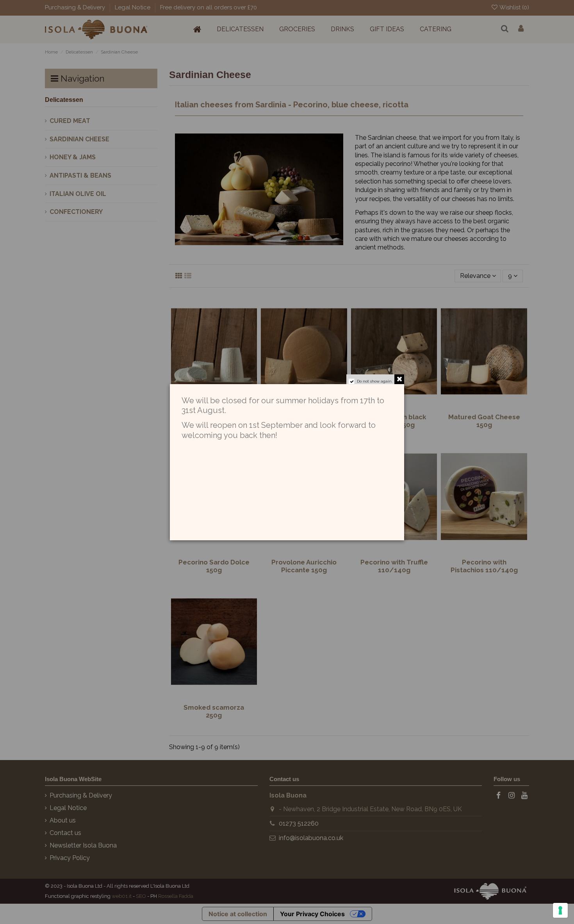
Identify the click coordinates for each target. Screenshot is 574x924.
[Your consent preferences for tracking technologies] (560, 910)
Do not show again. (374, 381)
